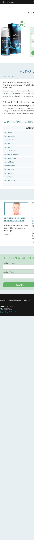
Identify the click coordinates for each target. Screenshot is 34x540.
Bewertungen (27, 300)
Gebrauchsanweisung (15, 300)
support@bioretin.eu (5, 308)
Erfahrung (3, 300)
